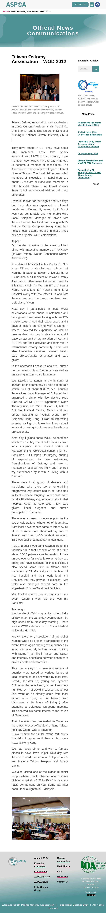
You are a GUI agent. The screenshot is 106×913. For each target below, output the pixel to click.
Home (6, 12)
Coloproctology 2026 (88, 154)
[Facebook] (97, 4)
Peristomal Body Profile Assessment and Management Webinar (89, 144)
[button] (92, 4)
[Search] (95, 69)
